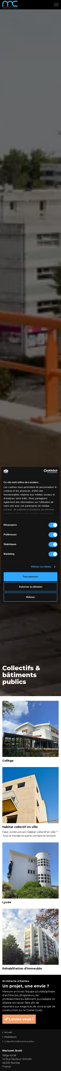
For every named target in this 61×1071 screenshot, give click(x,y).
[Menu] (56, 4)
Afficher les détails (41, 566)
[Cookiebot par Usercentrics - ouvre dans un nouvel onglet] (43, 471)
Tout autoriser (30, 576)
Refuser (30, 597)
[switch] (52, 534)
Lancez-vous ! (21, 1019)
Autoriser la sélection (30, 586)
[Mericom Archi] (10, 5)
